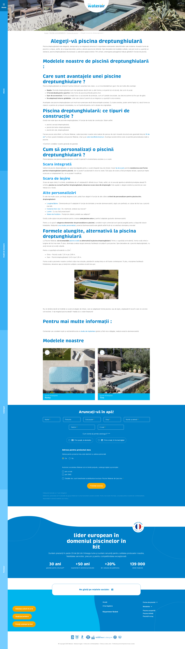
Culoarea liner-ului (53, 209)
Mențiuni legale (78, 643)
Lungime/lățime (52, 203)
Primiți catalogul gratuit (24, 624)
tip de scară (120, 168)
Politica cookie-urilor (105, 643)
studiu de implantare (87, 331)
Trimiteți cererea (96, 486)
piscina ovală (74, 241)
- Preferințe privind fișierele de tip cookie (123, 643)
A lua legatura (108, 606)
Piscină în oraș (148, 616)
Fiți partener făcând (110, 612)
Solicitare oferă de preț (24, 609)
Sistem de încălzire (53, 214)
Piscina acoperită (149, 611)
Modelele (146, 606)
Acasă (105, 602)
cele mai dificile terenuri (95, 137)
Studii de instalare (22, 616)
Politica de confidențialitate (91, 643)
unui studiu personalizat (67, 225)
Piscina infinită (148, 613)
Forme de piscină (149, 602)
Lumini (49, 211)
